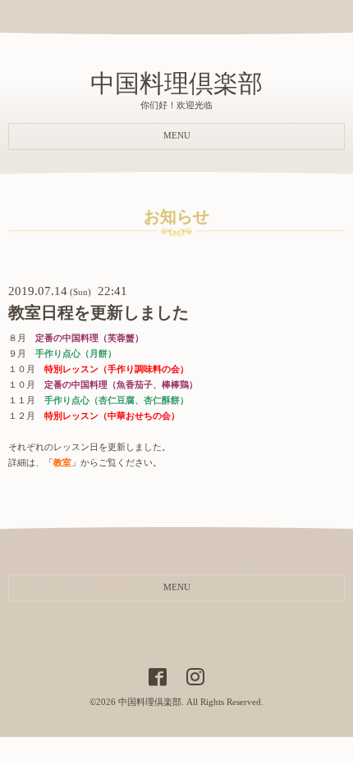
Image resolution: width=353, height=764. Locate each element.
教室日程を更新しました (98, 312)
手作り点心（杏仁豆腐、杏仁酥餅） (116, 400)
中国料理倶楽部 (176, 83)
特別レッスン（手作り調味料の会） (116, 369)
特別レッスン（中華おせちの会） (112, 416)
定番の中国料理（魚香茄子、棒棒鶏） (121, 384)
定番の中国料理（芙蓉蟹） (89, 338)
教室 (62, 462)
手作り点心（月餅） (76, 353)
